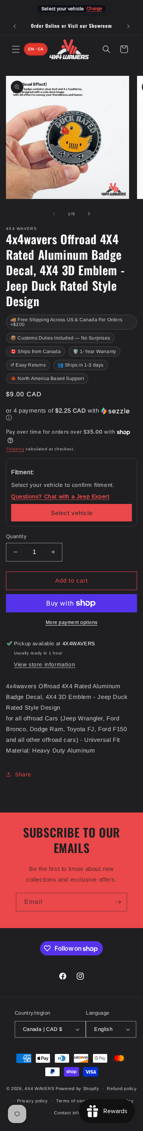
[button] (16, 49)
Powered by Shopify (77, 1088)
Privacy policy (32, 1100)
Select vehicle (72, 513)
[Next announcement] (128, 26)
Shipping (15, 449)
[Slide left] (54, 213)
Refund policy (122, 1088)
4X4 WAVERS (39, 1088)
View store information (44, 664)
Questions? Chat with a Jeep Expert (60, 496)
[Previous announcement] (14, 26)
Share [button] (23, 774)
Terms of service (74, 1100)
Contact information (75, 1112)
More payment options (72, 622)
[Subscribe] (118, 902)
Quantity (16, 536)
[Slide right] (89, 213)
